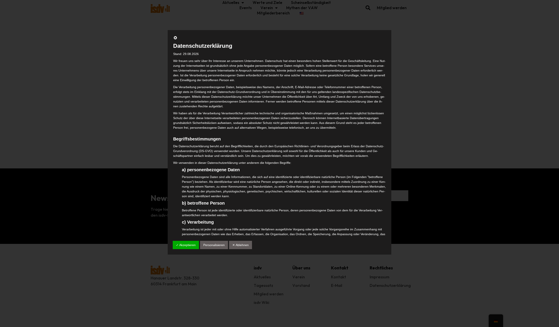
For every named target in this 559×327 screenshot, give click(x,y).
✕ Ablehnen (240, 245)
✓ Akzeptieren (186, 245)
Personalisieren (214, 245)
